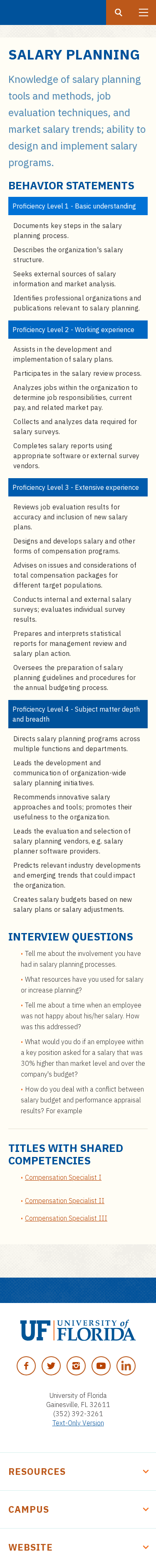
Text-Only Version (78, 1423)
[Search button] (118, 12)
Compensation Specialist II (64, 1200)
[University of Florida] (78, 1330)
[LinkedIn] (126, 1365)
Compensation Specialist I (63, 1177)
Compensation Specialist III (66, 1218)
